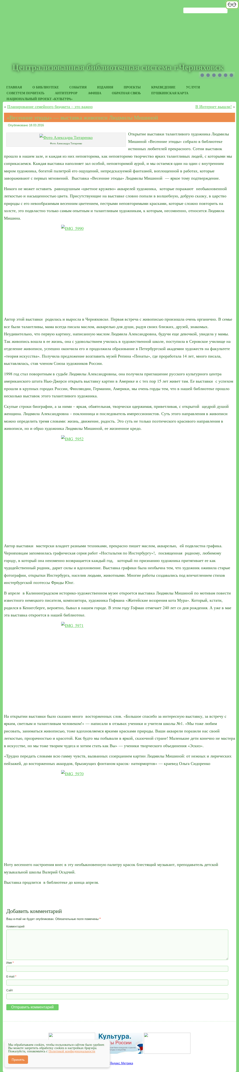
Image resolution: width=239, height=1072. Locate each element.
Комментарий (15, 926)
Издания (105, 87)
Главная (14, 87)
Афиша (94, 93)
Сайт (9, 990)
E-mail (11, 976)
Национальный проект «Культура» (40, 98)
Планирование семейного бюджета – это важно (50, 106)
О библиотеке (45, 87)
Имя (10, 962)
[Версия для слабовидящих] (232, 8)
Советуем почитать (25, 93)
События (78, 87)
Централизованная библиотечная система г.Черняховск (118, 67)
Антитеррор (66, 93)
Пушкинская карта (169, 93)
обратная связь (126, 93)
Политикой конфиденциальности (72, 1051)
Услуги (193, 87)
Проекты (132, 87)
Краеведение (163, 87)
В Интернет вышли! (213, 106)
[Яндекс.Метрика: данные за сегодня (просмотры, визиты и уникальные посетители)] (119, 1063)
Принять (18, 1059)
